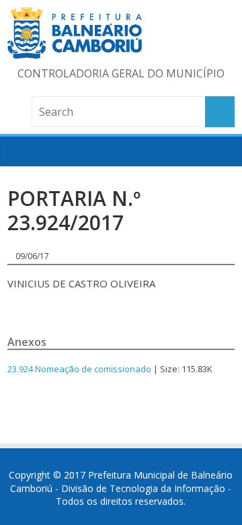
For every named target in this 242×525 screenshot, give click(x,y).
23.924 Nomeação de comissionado (79, 369)
